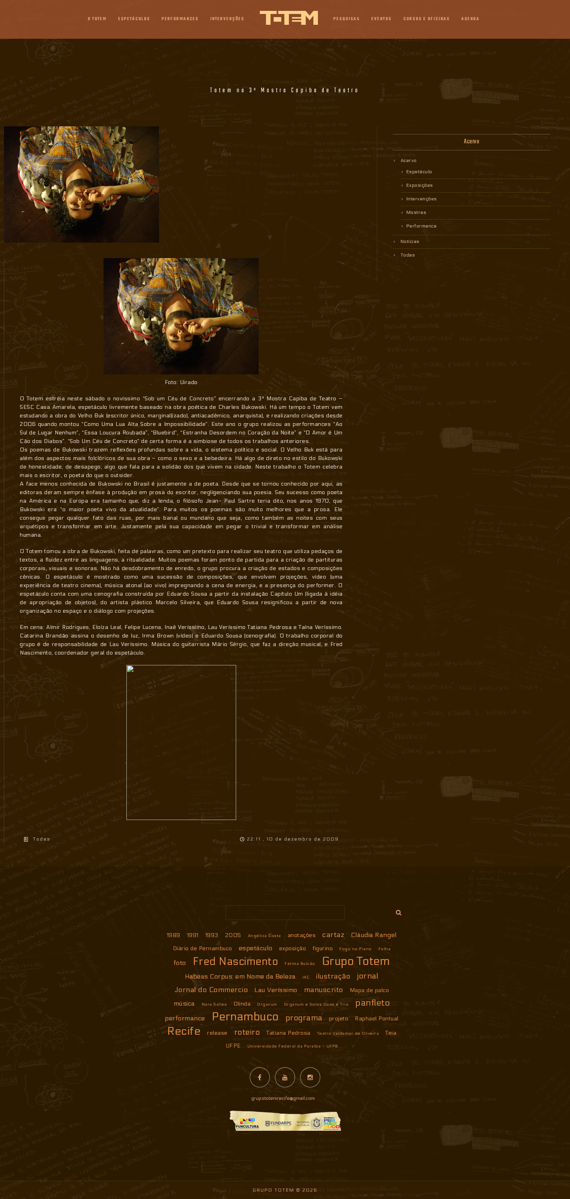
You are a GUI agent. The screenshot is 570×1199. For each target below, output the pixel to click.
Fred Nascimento (235, 961)
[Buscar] (396, 911)
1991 (193, 935)
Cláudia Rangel (374, 935)
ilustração (333, 976)
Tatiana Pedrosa (288, 1033)
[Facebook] (259, 1077)
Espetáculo (419, 171)
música (184, 1004)
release (217, 1033)
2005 (233, 935)
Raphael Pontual (377, 1018)
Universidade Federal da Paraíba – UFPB (292, 1046)
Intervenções (421, 199)
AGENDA (470, 19)
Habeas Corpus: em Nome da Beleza (240, 976)
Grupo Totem (356, 961)
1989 (173, 935)
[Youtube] (285, 1077)
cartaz (333, 934)
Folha (384, 948)
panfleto (372, 1002)
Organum (267, 1004)
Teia (390, 1033)
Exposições (419, 185)
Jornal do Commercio (211, 989)
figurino (323, 948)
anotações (302, 935)
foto (180, 963)
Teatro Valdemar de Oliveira (348, 1033)
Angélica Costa (264, 935)
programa (304, 1018)
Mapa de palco (369, 990)
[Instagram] (310, 1077)
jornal (367, 976)
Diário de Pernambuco (202, 948)
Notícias (410, 241)
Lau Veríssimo (275, 990)
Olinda (241, 1004)
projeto (339, 1018)
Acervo (409, 160)
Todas (41, 839)
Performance (421, 226)
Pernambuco (245, 1016)
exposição (292, 948)
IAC (306, 977)
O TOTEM (97, 19)
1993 (211, 935)
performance (185, 1018)
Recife (183, 1031)
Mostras (416, 212)
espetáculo (256, 948)
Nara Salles (214, 1004)
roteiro (247, 1032)
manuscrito (323, 989)
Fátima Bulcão (300, 963)
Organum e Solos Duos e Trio (316, 1004)
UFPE (233, 1045)
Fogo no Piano (355, 948)
